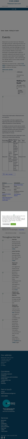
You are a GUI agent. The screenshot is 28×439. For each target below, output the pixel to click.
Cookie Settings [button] (6, 224)
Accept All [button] (13, 224)
